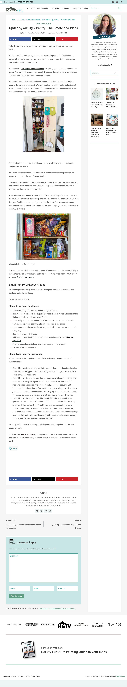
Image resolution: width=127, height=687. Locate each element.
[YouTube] (117, 2)
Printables (66, 8)
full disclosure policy (24, 277)
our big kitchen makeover (32, 69)
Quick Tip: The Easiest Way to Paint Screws (66, 524)
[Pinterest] (121, 2)
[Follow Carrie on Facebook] (37, 511)
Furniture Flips (43, 8)
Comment (14, 556)
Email (37, 588)
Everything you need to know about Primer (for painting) (23, 524)
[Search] (115, 72)
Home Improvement (43, 24)
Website (61, 588)
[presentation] (97, 94)
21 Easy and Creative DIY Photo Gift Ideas (111, 105)
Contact (20, 676)
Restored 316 (120, 676)
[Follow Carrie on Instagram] (41, 511)
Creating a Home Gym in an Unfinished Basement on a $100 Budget (96, 133)
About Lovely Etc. (9, 676)
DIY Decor (31, 8)
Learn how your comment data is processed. (57, 608)
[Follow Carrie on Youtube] (46, 511)
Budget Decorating (80, 8)
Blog (38, 676)
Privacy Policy (30, 676)
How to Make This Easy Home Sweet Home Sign (96, 105)
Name (13, 588)
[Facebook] (113, 2)
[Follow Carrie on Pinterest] (50, 511)
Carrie (24, 33)
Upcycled (55, 8)
